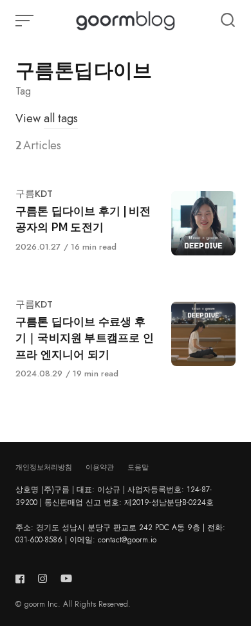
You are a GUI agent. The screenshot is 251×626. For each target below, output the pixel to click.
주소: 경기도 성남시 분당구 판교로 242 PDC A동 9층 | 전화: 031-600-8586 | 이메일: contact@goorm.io (120, 534)
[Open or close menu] (25, 20)
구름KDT (34, 194)
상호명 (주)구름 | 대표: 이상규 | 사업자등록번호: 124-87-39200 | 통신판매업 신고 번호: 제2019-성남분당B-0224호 (114, 496)
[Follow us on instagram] (42, 578)
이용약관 (100, 467)
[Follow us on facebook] (22, 578)
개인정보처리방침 (43, 467)
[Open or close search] (228, 20)
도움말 (138, 467)
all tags (61, 118)
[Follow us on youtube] (66, 578)
